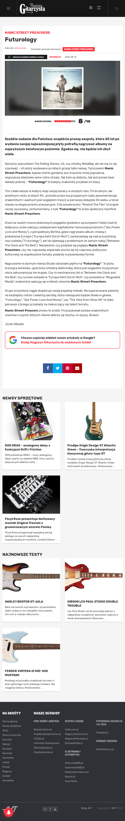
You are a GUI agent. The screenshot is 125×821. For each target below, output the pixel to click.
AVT (114, 808)
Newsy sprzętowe (11, 726)
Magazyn (7, 771)
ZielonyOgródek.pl (43, 747)
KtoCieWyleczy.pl (105, 749)
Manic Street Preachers (78, 49)
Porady (6, 767)
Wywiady (7, 748)
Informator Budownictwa (46, 743)
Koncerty (7, 739)
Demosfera (8, 757)
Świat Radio (71, 781)
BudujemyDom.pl (43, 729)
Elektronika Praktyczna (77, 772)
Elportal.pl (70, 776)
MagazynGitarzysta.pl (76, 734)
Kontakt (6, 776)
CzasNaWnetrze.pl (43, 752)
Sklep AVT (86, 808)
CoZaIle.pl (39, 738)
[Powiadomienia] (8, 812)
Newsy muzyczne (11, 735)
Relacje (6, 744)
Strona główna (10, 721)
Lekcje (5, 762)
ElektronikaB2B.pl (74, 763)
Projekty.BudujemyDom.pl (47, 734)
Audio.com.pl (71, 729)
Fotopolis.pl (102, 732)
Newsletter (8, 780)
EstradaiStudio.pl (74, 743)
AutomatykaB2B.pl (74, 767)
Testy (5, 730)
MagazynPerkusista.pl (76, 738)
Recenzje (7, 753)
